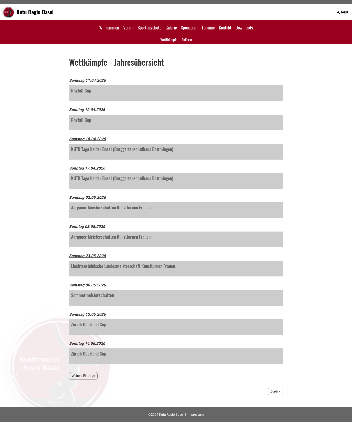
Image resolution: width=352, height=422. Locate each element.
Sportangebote (149, 27)
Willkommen (109, 27)
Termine (208, 27)
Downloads (244, 27)
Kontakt (225, 27)
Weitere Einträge (83, 376)
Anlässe (187, 39)
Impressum (196, 415)
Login (344, 12)
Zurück (275, 391)
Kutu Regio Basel (35, 12)
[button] (176, 93)
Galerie (171, 27)
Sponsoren (189, 27)
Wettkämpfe (168, 39)
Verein (128, 27)
